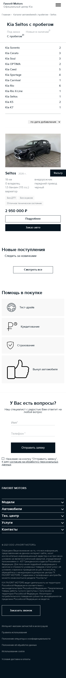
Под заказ (13, 32)
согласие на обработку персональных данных (30, 463)
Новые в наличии (37, 32)
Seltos (10, 173)
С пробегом (14, 36)
